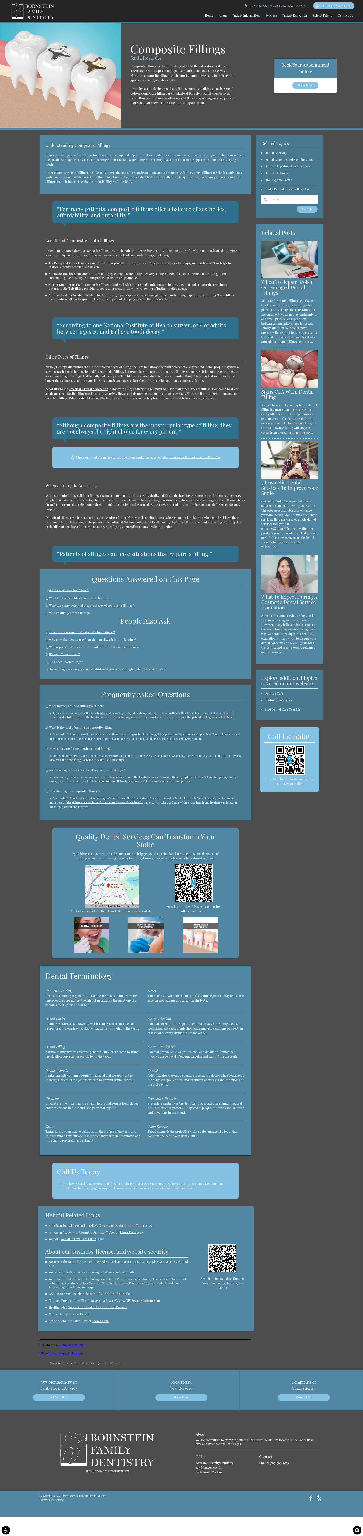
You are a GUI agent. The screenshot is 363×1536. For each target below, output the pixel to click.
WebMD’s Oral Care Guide (78, 1239)
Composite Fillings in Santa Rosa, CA (194, 457)
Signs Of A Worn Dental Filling (287, 394)
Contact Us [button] (345, 15)
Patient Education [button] (294, 15)
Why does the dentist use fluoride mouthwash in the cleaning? (92, 640)
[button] (6, 1530)
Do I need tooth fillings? (66, 662)
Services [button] (271, 15)
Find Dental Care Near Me (282, 709)
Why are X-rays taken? (64, 654)
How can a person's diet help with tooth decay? (82, 632)
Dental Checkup (276, 153)
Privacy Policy (47, 1499)
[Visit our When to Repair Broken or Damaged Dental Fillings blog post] (289, 277)
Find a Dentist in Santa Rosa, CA (287, 189)
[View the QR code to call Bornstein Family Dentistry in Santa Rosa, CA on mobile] (290, 774)
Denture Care (274, 693)
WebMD (74, 756)
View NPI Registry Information (139, 1300)
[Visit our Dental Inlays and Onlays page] (200, 951)
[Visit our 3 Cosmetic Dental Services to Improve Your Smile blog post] (289, 477)
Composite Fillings (72, 1345)
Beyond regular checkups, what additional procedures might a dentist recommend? (107, 669)
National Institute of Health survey (185, 251)
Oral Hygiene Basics (278, 180)
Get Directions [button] (59, 1397)
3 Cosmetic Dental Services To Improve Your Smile (289, 488)
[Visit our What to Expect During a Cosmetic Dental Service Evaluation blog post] (289, 592)
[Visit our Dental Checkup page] (91, 951)
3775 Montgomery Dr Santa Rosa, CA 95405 (278, 5)
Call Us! (336, 6)
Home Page (127, 1232)
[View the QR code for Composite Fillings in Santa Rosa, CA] (194, 901)
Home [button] (209, 15)
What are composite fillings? (69, 590)
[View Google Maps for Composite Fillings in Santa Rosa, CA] (112, 907)
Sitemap (60, 1499)
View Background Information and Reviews (97, 1307)
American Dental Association (88, 389)
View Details (81, 1314)
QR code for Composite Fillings (61, 1353)
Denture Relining (276, 173)
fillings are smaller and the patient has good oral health (107, 802)
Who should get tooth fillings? (70, 613)
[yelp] (319, 1498)
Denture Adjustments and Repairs (287, 166)
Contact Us (304, 1397)
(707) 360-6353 (215, 98)
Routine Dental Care (279, 700)
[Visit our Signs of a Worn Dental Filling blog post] (289, 387)
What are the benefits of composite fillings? (79, 598)
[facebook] (310, 1498)
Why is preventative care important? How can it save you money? (94, 647)
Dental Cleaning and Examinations (289, 160)
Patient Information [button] (246, 15)
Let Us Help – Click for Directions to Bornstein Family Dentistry (112, 911)
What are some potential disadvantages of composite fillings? (91, 605)
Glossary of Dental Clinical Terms (122, 1225)
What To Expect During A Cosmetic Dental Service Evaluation (289, 602)
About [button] (223, 15)
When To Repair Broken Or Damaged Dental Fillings (287, 287)
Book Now (305, 85)
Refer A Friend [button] (322, 15)
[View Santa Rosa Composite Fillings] (60, 126)
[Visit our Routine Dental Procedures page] (146, 951)
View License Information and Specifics (104, 1294)
